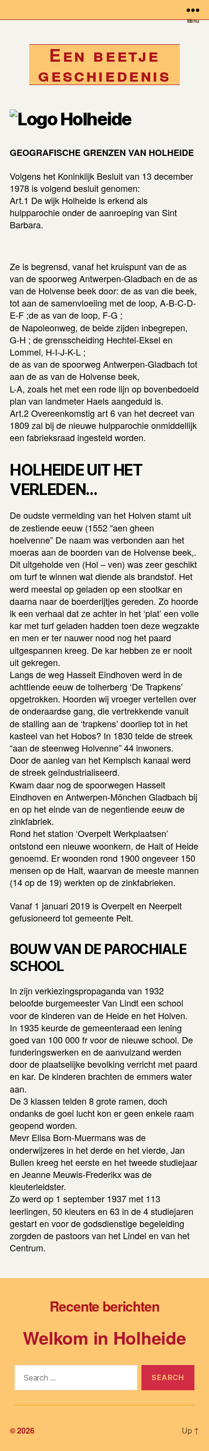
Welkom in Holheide (104, 1337)
